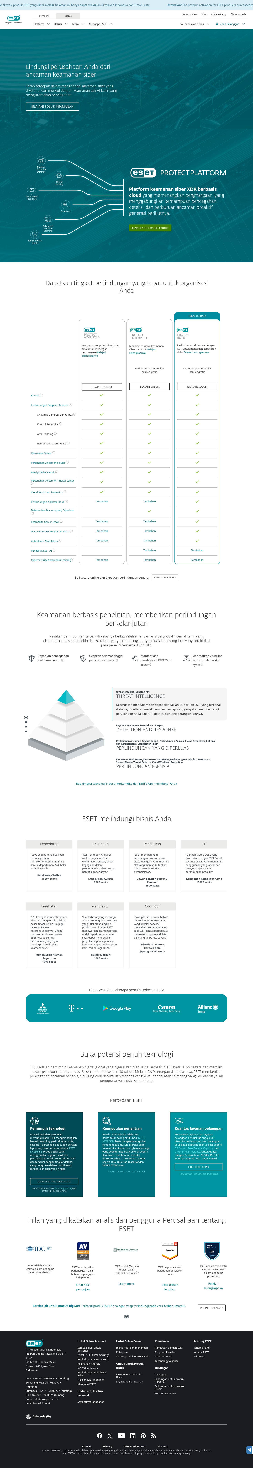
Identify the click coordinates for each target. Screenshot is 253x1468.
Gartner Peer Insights (187, 1151)
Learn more (126, 1284)
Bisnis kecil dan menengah (132, 1347)
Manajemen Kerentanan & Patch (50, 531)
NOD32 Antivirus (87, 1368)
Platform (39, 24)
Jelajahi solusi (102, 386)
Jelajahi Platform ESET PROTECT (150, 227)
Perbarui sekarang (211, 1307)
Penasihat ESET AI (41, 550)
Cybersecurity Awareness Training (51, 560)
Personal (44, 16)
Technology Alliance (166, 1361)
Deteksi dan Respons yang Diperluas (53, 510)
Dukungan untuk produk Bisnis (169, 1387)
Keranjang (220, 14)
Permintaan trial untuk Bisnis (129, 1376)
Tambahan (102, 501)
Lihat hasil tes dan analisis (54, 1181)
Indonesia (240, 14)
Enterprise (122, 1352)
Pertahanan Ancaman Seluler (48, 462)
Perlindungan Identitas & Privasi (92, 1374)
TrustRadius (195, 1148)
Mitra (75, 24)
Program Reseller (165, 1352)
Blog (204, 14)
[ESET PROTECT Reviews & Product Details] (170, 1259)
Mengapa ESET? (86, 1384)
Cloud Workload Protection (47, 492)
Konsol (35, 395)
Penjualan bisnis (194, 24)
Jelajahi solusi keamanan (52, 106)
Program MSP (163, 1356)
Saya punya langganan (90, 1401)
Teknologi (199, 1356)
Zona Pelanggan (229, 24)
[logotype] (91, 333)
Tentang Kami (190, 14)
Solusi (58, 24)
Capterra (208, 1148)
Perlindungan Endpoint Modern (49, 405)
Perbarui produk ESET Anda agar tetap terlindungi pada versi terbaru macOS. (109, 1306)
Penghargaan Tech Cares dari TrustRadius (199, 1174)
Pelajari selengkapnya (94, 354)
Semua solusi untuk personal (89, 1349)
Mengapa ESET (97, 24)
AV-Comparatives (63, 1189)
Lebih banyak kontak (38, 1403)
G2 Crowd (181, 1148)
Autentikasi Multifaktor (44, 541)
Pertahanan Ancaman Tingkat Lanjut (52, 480)
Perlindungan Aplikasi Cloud (48, 502)
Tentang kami (202, 1347)
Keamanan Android (88, 1363)
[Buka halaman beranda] (34, 1343)
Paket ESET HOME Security (93, 1355)
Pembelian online (165, 577)
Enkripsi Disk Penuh (43, 472)
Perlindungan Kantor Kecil (92, 1359)
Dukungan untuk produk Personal (169, 1380)
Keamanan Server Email (45, 521)
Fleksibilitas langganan (90, 1379)
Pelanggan (161, 1374)
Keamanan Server (41, 453)
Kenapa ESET (201, 1352)
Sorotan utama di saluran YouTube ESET (126, 1172)
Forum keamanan (165, 1393)
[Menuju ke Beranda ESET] (13, 19)
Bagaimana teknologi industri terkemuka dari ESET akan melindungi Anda (126, 784)
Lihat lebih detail (198, 1166)
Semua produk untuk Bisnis (132, 1356)
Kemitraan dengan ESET (169, 1347)
